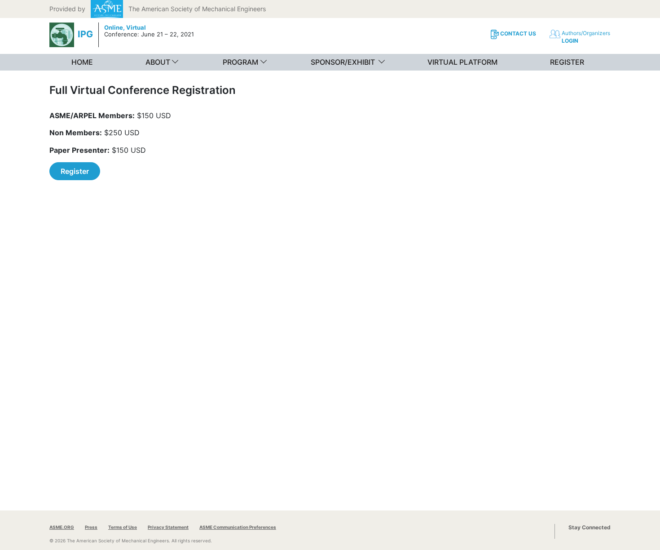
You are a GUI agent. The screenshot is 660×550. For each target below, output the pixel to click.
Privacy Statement (168, 527)
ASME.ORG (61, 527)
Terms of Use (122, 527)
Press (91, 527)
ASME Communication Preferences (237, 527)
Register (75, 171)
